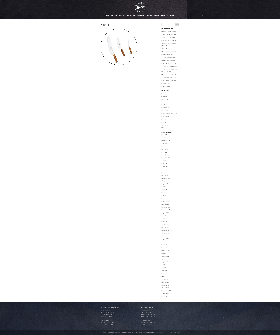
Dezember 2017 (165, 282)
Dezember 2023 (165, 155)
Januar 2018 (164, 279)
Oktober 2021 (165, 181)
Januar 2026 (164, 138)
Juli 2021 (163, 187)
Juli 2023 (163, 161)
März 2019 (164, 247)
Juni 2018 (164, 268)
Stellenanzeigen (165, 125)
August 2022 (165, 167)
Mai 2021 (164, 193)
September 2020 (166, 210)
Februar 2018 (165, 276)
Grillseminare (165, 108)
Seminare (164, 122)
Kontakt (163, 15)
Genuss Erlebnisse (138, 15)
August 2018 (165, 262)
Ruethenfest (164, 119)
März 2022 (164, 172)
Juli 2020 (163, 216)
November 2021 (165, 178)
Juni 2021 (164, 190)
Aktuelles (149, 15)
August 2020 (165, 213)
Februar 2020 (165, 221)
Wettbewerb (164, 128)
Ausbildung (164, 99)
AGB (131, 332)
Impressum (116, 332)
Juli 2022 (163, 169)
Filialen (121, 15)
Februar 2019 (165, 250)
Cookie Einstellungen (147, 332)
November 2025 (165, 141)
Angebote (164, 96)
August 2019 (165, 239)
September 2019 (166, 236)
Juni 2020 (164, 219)
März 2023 (164, 164)
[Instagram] (178, 333)
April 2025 (164, 143)
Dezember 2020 (165, 204)
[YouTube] (175, 333)
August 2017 (165, 294)
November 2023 (165, 158)
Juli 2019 (163, 242)
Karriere (156, 15)
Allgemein (164, 93)
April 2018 (164, 271)
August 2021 (165, 184)
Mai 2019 (164, 245)
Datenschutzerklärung (124, 332)
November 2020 (165, 207)
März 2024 (164, 152)
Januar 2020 (164, 224)
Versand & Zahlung (137, 332)
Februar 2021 (165, 201)
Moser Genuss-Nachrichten (169, 113)
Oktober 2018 (165, 256)
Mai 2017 (164, 297)
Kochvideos (164, 111)
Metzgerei (114, 15)
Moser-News (165, 116)
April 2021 (164, 195)
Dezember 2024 (165, 149)
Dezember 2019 (165, 227)
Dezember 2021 (165, 175)
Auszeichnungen (166, 102)
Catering (128, 15)
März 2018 (164, 273)
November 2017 (165, 285)
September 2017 (166, 291)
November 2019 (165, 230)
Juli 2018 (163, 265)
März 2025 (164, 146)
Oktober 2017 (165, 288)
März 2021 (164, 198)
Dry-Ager (164, 105)
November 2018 (165, 253)
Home (107, 15)
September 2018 (166, 259)
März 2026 (164, 135)
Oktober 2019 (165, 233)
